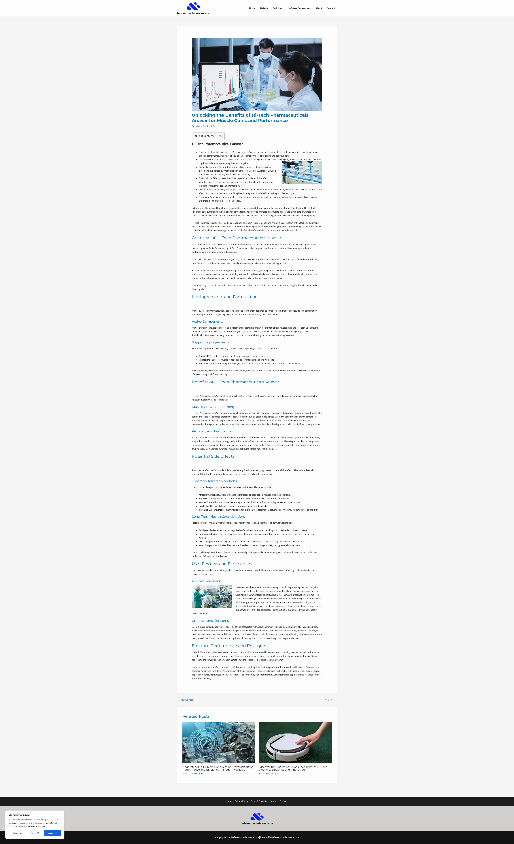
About (319, 8)
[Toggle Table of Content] (219, 136)
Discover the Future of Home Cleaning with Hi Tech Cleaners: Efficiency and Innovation (293, 768)
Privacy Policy (241, 801)
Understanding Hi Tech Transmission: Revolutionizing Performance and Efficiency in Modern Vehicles (218, 768)
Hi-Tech (264, 8)
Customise (17, 833)
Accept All (52, 833)
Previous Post (185, 699)
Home (252, 8)
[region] (34, 825)
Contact (331, 8)
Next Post (331, 699)
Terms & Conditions (259, 801)
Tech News (278, 8)
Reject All (35, 833)
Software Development (299, 8)
